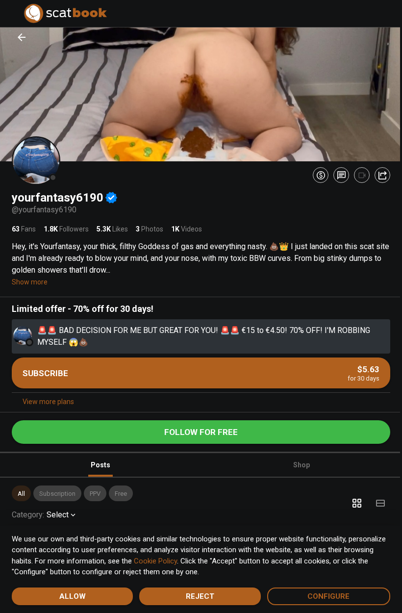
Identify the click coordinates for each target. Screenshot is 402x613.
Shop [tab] (296, 462)
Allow (71, 596)
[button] (21, 491)
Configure (323, 596)
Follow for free (197, 429)
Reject (196, 596)
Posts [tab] (98, 462)
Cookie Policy (186, 561)
